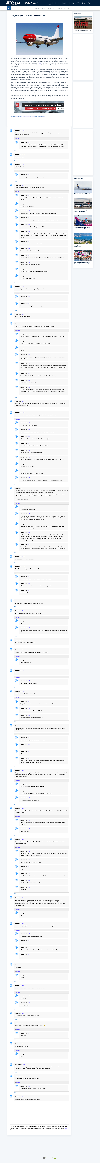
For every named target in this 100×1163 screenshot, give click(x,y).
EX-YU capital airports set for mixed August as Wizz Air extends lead (82, 263)
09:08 (29, 195)
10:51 (23, 897)
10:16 (29, 464)
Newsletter (59, 8)
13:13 (29, 680)
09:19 (29, 620)
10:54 (29, 859)
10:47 (29, 262)
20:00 (29, 1033)
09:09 (29, 334)
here (66, 1128)
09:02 (23, 130)
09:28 (29, 241)
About (37, 8)
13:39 (29, 866)
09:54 (23, 725)
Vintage (43, 8)
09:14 (29, 142)
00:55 (29, 887)
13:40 (29, 828)
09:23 (29, 174)
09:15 (29, 443)
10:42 (23, 839)
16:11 (29, 470)
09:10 (29, 341)
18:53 (23, 1023)
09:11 (29, 203)
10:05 (23, 770)
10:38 (29, 737)
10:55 (29, 751)
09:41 (23, 670)
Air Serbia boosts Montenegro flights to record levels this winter (83, 210)
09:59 (29, 457)
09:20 (29, 524)
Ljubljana (19, 116)
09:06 (29, 296)
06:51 (29, 477)
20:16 (23, 1043)
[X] (79, 3)
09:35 (23, 640)
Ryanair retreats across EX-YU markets (83, 193)
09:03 (23, 164)
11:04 (29, 933)
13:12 (29, 627)
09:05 (23, 286)
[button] (12, 19)
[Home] (9, 8)
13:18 (29, 1086)
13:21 (23, 1096)
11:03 (29, 363)
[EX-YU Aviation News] (13, 3)
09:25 (29, 532)
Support (66, 8)
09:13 (29, 436)
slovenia (35, 116)
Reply (15, 150)
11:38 (23, 985)
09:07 (23, 314)
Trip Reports (50, 8)
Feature (13, 116)
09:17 (23, 601)
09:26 (29, 224)
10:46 (29, 851)
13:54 (29, 880)
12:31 (29, 708)
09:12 (29, 506)
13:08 (29, 940)
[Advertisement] (83, 57)
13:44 (29, 873)
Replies (18, 138)
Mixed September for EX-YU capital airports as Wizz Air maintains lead (82, 228)
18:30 (29, 758)
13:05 (29, 387)
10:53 (29, 744)
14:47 (23, 1076)
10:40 (29, 255)
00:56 (29, 590)
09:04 (23, 185)
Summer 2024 (41, 116)
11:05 (23, 965)
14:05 (29, 954)
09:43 (29, 248)
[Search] (89, 3)
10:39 (29, 660)
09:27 (29, 231)
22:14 (29, 269)
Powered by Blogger (51, 1158)
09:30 (29, 544)
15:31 (29, 715)
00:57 (29, 276)
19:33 (29, 583)
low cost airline (27, 116)
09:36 (23, 649)
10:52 (29, 797)
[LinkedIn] (84, 3)
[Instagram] (82, 3)
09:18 (29, 217)
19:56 (29, 373)
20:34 (24, 1064)
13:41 (29, 995)
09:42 (29, 303)
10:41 (23, 808)
